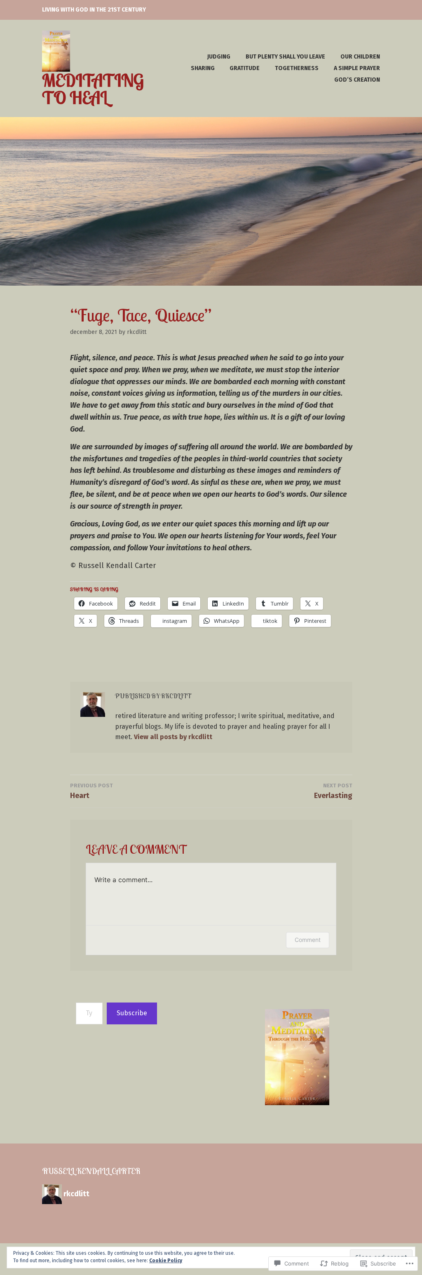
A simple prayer (357, 68)
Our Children (360, 56)
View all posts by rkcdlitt (173, 737)
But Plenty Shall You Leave (285, 56)
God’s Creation (357, 79)
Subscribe (132, 1013)
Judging (218, 56)
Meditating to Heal (93, 88)
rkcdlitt (136, 332)
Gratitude (245, 68)
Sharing (203, 68)
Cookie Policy (165, 1260)
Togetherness (297, 68)
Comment (308, 939)
